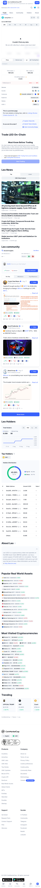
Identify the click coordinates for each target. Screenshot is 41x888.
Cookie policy (24, 767)
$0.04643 (13, 637)
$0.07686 (13, 685)
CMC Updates (6, 770)
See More (36, 250)
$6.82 (11, 643)
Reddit (22, 831)
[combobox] (20, 63)
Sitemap (4, 803)
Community (24, 818)
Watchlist (4, 797)
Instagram (23, 825)
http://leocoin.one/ (10, 563)
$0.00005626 (16, 688)
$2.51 (16, 671)
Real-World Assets (7, 783)
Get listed (5, 815)
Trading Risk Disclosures (13, 157)
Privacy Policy (24, 760)
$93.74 (12, 648)
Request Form (6, 818)
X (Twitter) (23, 815)
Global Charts (6, 787)
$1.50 (28, 643)
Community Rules (25, 770)
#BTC (5, 291)
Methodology (24, 777)
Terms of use (24, 757)
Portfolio (4, 793)
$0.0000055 (14, 677)
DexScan (4, 780)
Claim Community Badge (31, 127)
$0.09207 (11, 657)
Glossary (4, 828)
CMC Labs (5, 760)
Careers (22, 780)
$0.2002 (12, 683)
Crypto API (5, 777)
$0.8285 (11, 674)
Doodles (4, 800)
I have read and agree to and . (20, 156)
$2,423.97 (14, 646)
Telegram (23, 821)
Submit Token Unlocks (30, 124)
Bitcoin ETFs (5, 773)
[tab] (27, 60)
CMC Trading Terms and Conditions (27, 156)
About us (23, 754)
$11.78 (13, 663)
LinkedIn (23, 834)
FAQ (3, 825)
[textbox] (22, 265)
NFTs (3, 790)
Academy (5, 754)
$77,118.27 (13, 640)
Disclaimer (23, 773)
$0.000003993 (14, 665)
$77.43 (14, 654)
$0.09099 (14, 668)
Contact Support (7, 821)
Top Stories (5, 767)
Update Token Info (29, 121)
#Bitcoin (20, 288)
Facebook (23, 828)
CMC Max (5, 763)
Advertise (5, 757)
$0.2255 (13, 660)
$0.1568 (13, 680)
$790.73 (13, 651)
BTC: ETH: (13, 7)
